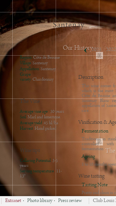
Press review (70, 201)
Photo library (39, 201)
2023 (96, 49)
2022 (111, 49)
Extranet (13, 201)
